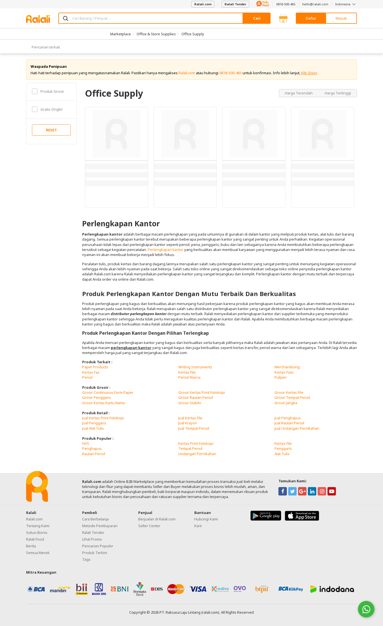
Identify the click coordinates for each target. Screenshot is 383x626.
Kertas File (187, 372)
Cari (256, 18)
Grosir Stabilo (189, 402)
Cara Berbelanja (95, 519)
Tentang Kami (37, 525)
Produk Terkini (94, 552)
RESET (51, 129)
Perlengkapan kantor (165, 249)
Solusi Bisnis (36, 532)
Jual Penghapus (287, 417)
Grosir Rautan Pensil (195, 397)
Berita (31, 545)
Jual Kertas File (190, 417)
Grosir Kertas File (288, 392)
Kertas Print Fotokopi (195, 443)
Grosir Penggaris (96, 397)
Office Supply (192, 33)
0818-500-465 (285, 4)
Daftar (311, 18)
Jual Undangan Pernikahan (296, 428)
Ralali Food (35, 539)
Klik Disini (309, 72)
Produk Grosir (52, 91)
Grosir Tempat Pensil (292, 397)
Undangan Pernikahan (197, 453)
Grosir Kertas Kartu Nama (103, 402)
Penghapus (92, 448)
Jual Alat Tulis (93, 428)
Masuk (341, 18)
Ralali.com (202, 4)
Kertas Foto (284, 372)
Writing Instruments (195, 366)
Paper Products (95, 366)
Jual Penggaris (94, 422)
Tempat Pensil (190, 448)
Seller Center (149, 525)
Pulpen (280, 377)
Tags (86, 559)
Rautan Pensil (93, 453)
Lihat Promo (92, 539)
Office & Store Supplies (156, 33)
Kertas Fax (91, 372)
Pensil (87, 377)
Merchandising (287, 366)
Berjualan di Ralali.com (157, 519)
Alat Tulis (282, 453)
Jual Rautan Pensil (289, 422)
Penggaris (283, 448)
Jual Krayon (187, 422)
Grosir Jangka (285, 402)
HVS (85, 443)
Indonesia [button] (343, 4)
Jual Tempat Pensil (193, 428)
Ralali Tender (235, 4)
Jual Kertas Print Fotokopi (103, 417)
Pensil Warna (189, 377)
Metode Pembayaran (99, 525)
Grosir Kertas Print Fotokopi (201, 392)
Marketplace (120, 33)
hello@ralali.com (315, 4)
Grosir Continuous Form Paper (107, 392)
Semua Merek (38, 552)
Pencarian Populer (97, 545)
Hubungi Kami (206, 519)
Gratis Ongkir (51, 109)
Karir (198, 525)
